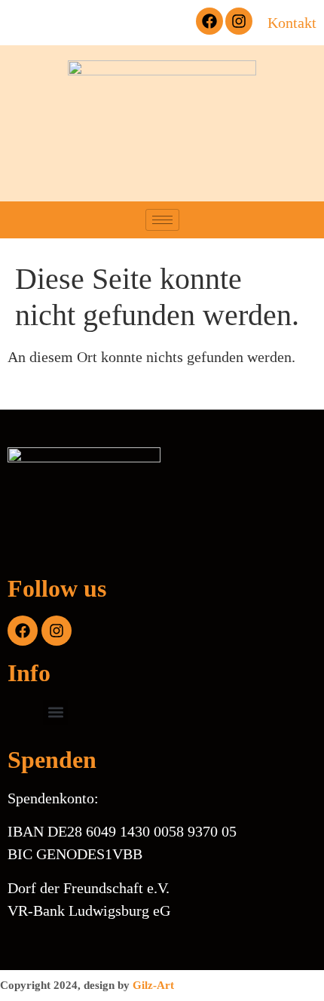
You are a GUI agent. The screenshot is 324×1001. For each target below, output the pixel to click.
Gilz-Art (153, 985)
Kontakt (291, 22)
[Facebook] (209, 21)
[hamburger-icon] (162, 220)
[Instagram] (238, 21)
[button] (162, 22)
